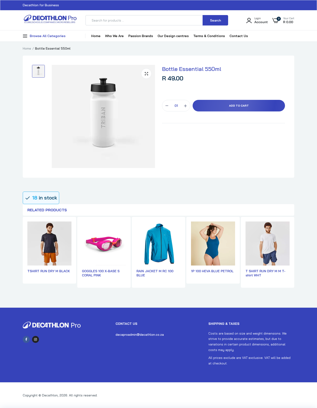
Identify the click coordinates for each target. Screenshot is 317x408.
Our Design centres (173, 36)
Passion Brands (140, 36)
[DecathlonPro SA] (50, 20)
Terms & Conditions (209, 36)
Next (294, 255)
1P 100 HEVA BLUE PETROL (212, 271)
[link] (304, 374)
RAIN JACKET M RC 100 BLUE (154, 273)
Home (95, 36)
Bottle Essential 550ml (191, 68)
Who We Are (114, 36)
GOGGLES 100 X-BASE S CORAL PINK (101, 273)
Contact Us (239, 36)
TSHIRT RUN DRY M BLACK (48, 271)
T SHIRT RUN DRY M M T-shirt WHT (265, 273)
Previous (23, 255)
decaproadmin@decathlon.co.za (140, 334)
